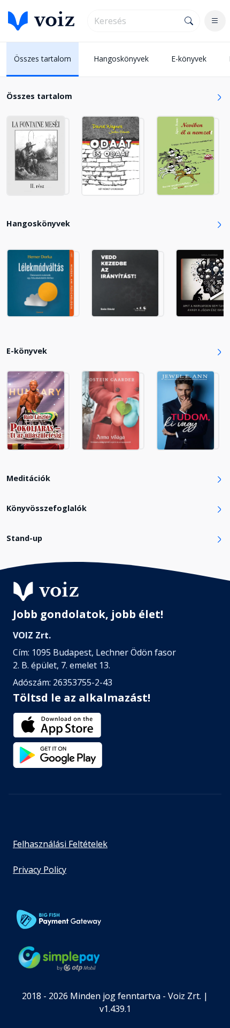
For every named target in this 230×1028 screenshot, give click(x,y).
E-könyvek (188, 59)
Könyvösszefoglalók (46, 508)
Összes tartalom (42, 59)
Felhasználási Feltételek (60, 844)
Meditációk (28, 478)
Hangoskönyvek (121, 59)
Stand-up (24, 538)
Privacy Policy (39, 869)
